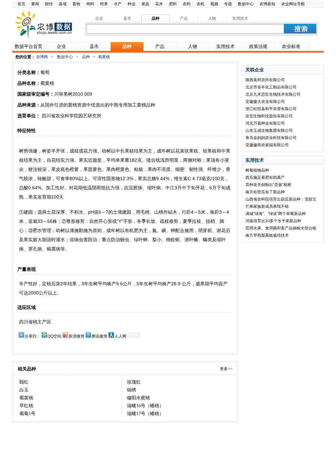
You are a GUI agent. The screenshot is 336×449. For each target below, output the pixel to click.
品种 (86, 57)
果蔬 (145, 4)
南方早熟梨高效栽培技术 (267, 235)
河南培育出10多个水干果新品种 (273, 221)
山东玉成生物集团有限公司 (269, 130)
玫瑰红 (134, 382)
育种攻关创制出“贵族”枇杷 (268, 184)
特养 (104, 4)
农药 (187, 4)
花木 (159, 4)
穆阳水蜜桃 (138, 397)
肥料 (173, 4)
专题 (228, 4)
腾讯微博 (99, 336)
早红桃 (26, 405)
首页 (21, 4)
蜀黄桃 (26, 397)
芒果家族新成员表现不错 (267, 206)
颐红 (24, 382)
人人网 (120, 336)
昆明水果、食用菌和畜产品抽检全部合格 (280, 228)
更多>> (226, 368)
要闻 (35, 4)
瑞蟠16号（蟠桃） (145, 405)
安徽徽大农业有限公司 (265, 101)
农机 (200, 4)
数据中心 (246, 4)
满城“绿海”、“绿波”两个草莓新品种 (275, 213)
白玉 (24, 390)
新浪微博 (76, 336)
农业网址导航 (293, 4)
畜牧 (76, 4)
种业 (132, 4)
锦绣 (131, 390)
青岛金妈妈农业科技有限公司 (271, 137)
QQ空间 (54, 336)
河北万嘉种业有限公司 (265, 123)
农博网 (42, 57)
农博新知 (267, 4)
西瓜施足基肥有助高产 (265, 177)
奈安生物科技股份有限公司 (269, 116)
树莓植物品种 (257, 170)
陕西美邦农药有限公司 (265, 80)
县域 (63, 4)
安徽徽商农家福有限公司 (267, 145)
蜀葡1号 (27, 413)
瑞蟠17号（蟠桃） (145, 413)
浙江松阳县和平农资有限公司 (271, 108)
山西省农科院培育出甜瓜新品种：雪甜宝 (280, 199)
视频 (214, 4)
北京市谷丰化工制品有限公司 (271, 87)
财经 (49, 4)
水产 (118, 4)
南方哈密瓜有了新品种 (265, 192)
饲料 (90, 4)
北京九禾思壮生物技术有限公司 (273, 94)
